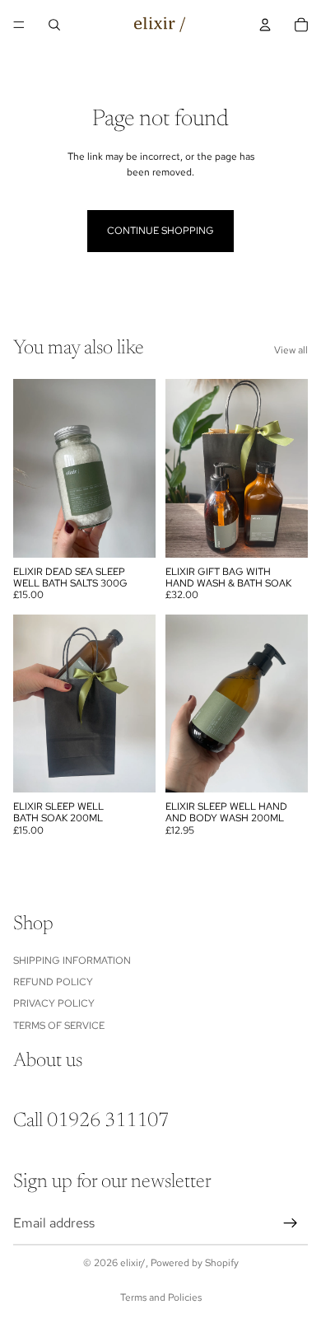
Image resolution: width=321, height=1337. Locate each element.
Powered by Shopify (195, 1262)
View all (291, 350)
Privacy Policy (54, 1003)
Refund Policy (53, 982)
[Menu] (19, 25)
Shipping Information (72, 959)
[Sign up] (290, 1223)
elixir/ (133, 1262)
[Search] (54, 25)
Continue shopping (160, 230)
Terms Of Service (59, 1025)
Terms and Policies (161, 1297)
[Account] (265, 25)
